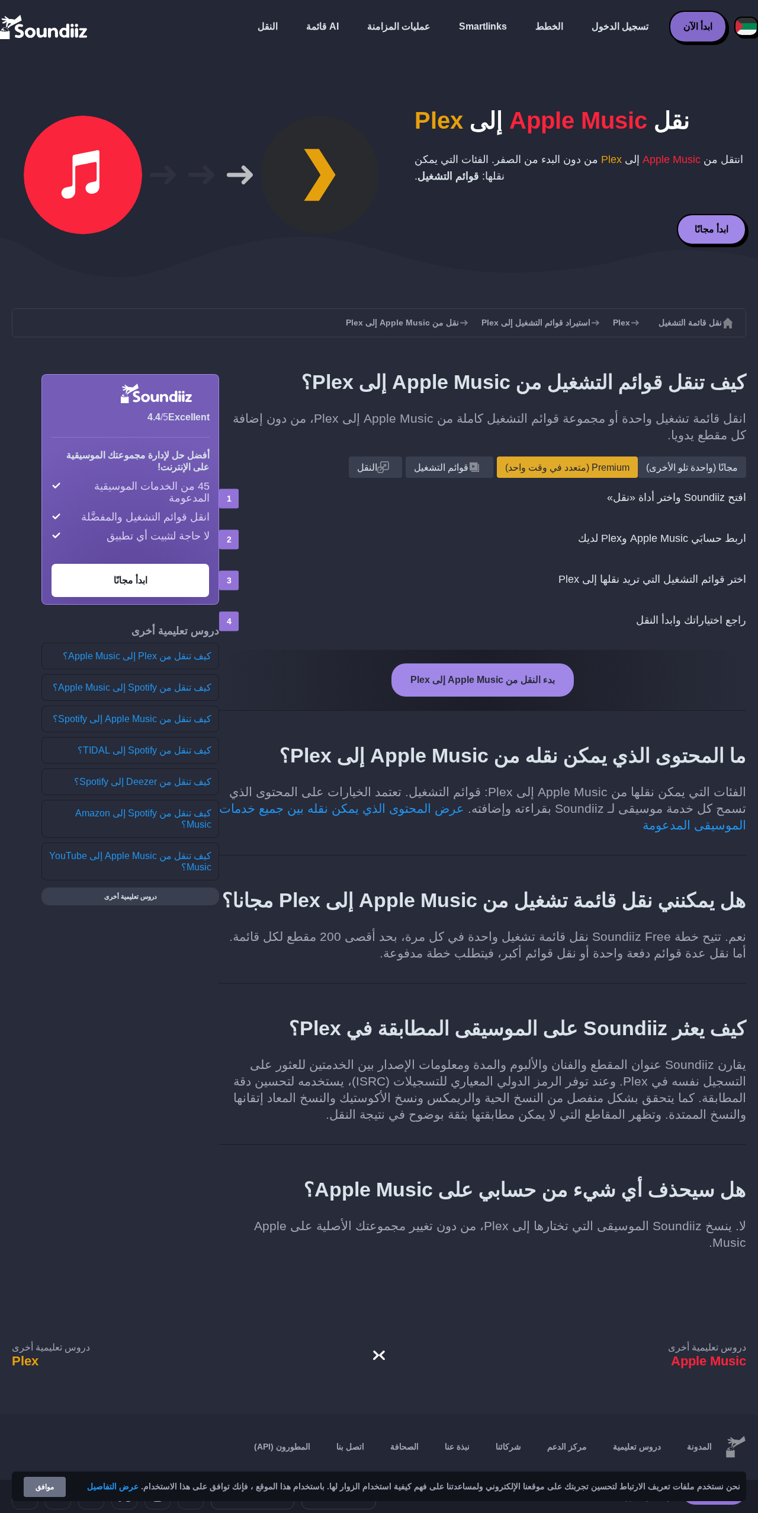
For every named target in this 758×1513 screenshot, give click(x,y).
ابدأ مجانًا (711, 229)
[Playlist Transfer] (44, 26)
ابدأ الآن (697, 26)
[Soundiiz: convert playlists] (735, 1447)
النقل (268, 26)
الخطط (549, 26)
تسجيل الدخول (620, 26)
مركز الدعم (567, 1446)
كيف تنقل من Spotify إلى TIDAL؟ (144, 750)
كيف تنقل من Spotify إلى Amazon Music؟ (143, 818)
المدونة (699, 1446)
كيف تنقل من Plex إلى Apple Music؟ (137, 656)
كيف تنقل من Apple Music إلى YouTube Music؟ (130, 861)
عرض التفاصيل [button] (113, 1486)
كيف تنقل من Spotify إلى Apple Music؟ (132, 687)
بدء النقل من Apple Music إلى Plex (482, 680)
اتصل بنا (350, 1446)
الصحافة (404, 1446)
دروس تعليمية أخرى (130, 896)
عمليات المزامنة (399, 26)
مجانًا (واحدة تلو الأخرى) (692, 467)
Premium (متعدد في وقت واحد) (567, 467)
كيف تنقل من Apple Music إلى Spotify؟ (132, 719)
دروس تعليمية (637, 1446)
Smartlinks (483, 26)
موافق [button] (45, 1487)
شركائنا (508, 1446)
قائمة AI (322, 26)
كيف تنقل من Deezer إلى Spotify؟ (142, 782)
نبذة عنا (457, 1446)
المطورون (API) (282, 1446)
